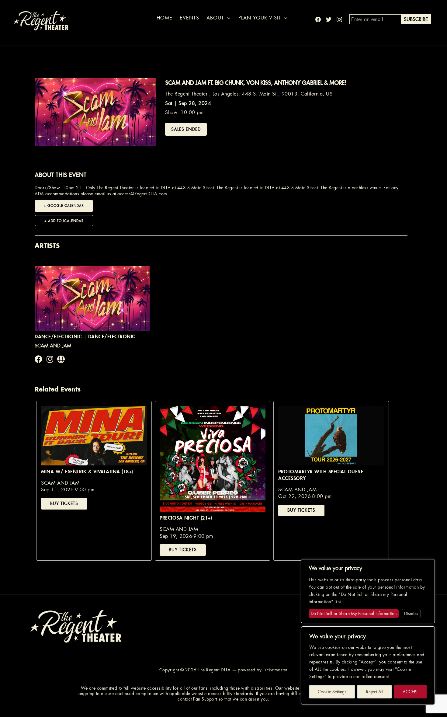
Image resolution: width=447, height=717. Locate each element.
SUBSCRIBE (416, 19)
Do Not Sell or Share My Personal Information (354, 613)
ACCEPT (410, 691)
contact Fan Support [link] (198, 699)
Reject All (374, 691)
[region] (368, 665)
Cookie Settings (332, 691)
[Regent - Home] (75, 626)
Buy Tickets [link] (64, 503)
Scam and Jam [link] (53, 346)
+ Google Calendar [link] (64, 206)
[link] (39, 359)
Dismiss (411, 613)
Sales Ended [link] (186, 129)
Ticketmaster (275, 670)
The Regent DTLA (214, 670)
